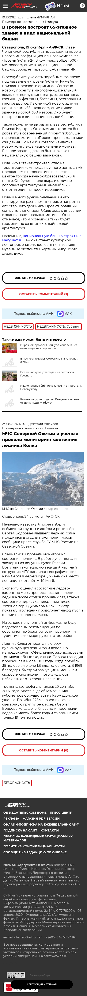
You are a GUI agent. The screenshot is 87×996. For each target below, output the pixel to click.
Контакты (50, 830)
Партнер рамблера (40, 975)
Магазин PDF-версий (41, 818)
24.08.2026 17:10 (13, 424)
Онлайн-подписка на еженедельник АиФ (41, 824)
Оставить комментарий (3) (43, 294)
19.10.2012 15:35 (12, 17)
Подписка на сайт (20, 830)
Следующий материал (42, 984)
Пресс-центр (61, 813)
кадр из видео (57, 509)
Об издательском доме (24, 813)
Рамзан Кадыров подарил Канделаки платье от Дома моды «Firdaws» (49, 401)
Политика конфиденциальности (34, 846)
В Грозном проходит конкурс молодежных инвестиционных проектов (48, 346)
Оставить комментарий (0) (43, 750)
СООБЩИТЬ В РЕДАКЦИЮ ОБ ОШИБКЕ (35, 852)
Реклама (11, 818)
